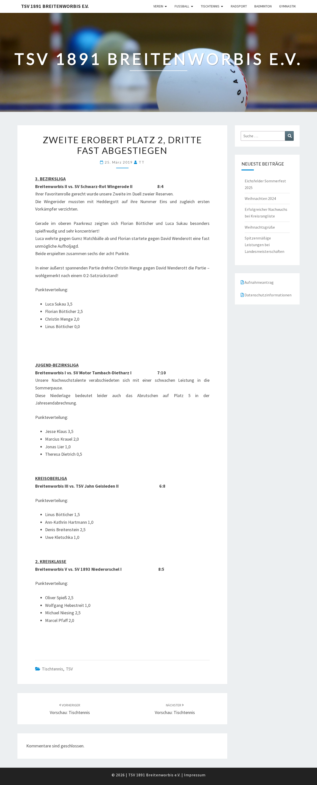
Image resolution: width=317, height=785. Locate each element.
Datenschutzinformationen (267, 294)
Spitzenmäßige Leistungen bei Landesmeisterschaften (264, 245)
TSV (69, 669)
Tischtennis (210, 6)
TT (142, 162)
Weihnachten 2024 (260, 198)
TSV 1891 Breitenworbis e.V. (55, 6)
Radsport (239, 6)
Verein (158, 6)
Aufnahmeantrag (259, 282)
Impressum (195, 774)
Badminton (263, 6)
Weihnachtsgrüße (260, 227)
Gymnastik (287, 6)
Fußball (182, 6)
